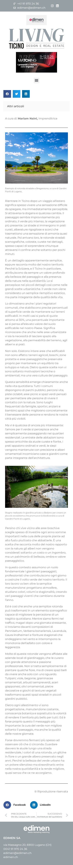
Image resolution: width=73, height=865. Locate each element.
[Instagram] (52, 6)
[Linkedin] (57, 6)
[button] (36, 80)
